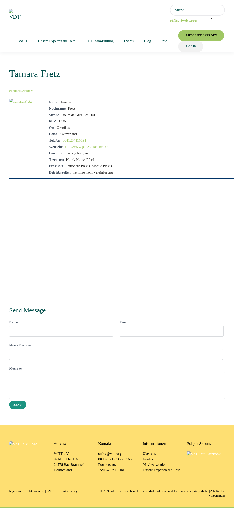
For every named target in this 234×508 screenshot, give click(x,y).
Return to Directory (21, 90)
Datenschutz (35, 491)
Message (15, 368)
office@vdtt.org (183, 20)
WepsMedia (201, 491)
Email (124, 322)
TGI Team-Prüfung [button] (100, 41)
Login (191, 46)
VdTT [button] (23, 41)
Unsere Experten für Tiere (161, 470)
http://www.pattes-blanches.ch (86, 147)
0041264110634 (74, 140)
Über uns (149, 454)
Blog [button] (147, 41)
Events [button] (129, 41)
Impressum (15, 491)
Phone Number (20, 345)
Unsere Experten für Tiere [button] (56, 41)
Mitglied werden (201, 35)
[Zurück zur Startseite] (15, 15)
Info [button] (164, 41)
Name (13, 322)
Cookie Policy (68, 491)
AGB (51, 491)
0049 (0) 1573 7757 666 (115, 459)
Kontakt (148, 459)
